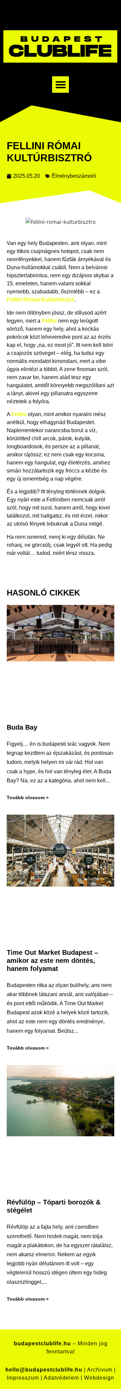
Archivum (99, 1370)
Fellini (49, 321)
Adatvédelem (61, 1378)
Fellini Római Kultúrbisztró (40, 299)
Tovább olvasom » (28, 797)
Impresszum (23, 1378)
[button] (60, 84)
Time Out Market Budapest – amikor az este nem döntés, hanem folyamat (52, 960)
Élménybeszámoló (74, 176)
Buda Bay (22, 727)
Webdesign (99, 1378)
